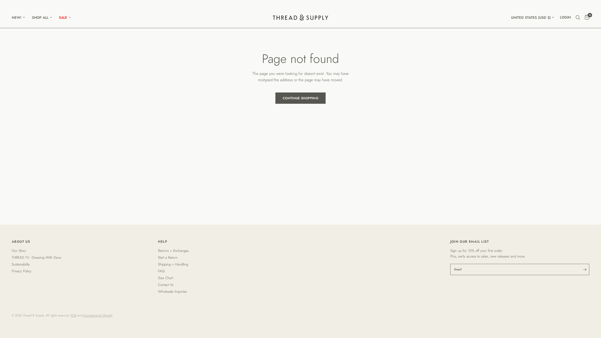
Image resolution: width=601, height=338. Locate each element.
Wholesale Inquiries (172, 291)
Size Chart (165, 277)
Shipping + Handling (173, 264)
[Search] (577, 17)
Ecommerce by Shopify (97, 315)
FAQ (161, 271)
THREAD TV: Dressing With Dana (36, 257)
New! (16, 17)
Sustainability (21, 264)
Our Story (19, 250)
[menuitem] (20, 17)
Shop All (40, 17)
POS (73, 315)
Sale (63, 17)
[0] (585, 17)
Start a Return (167, 257)
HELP (162, 241)
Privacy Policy (21, 271)
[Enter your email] (584, 269)
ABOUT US (21, 241)
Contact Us (165, 284)
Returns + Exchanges (173, 250)
